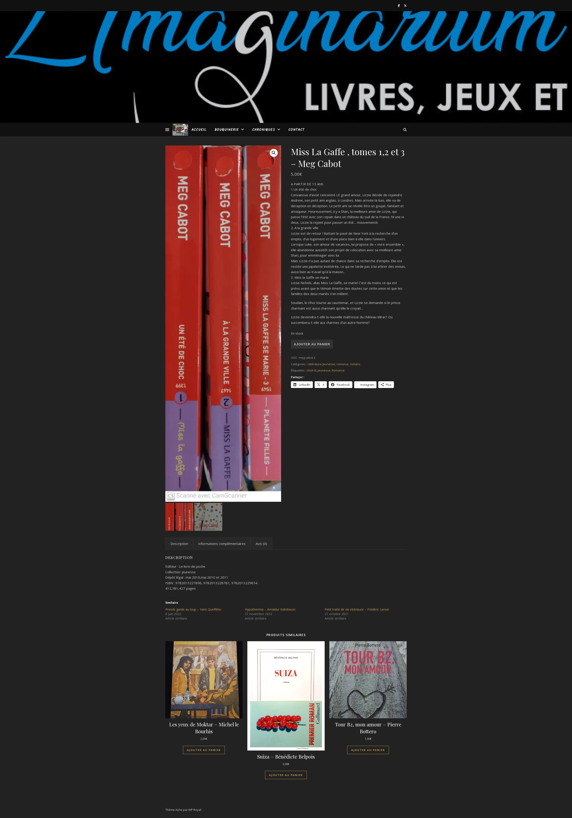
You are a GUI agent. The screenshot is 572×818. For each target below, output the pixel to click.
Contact (296, 130)
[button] (274, 153)
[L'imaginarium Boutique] (180, 130)
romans (355, 364)
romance (342, 364)
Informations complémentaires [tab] (222, 543)
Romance (338, 370)
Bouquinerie (226, 130)
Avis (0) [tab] (261, 543)
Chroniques (263, 130)
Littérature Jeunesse (321, 364)
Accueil (198, 130)
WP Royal (194, 810)
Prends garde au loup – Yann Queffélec (193, 609)
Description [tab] (179, 543)
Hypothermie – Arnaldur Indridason (270, 609)
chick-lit (311, 370)
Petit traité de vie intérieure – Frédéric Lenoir (357, 609)
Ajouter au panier (312, 344)
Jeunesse (324, 370)
